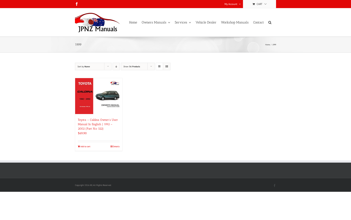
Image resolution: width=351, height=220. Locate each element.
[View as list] (166, 66)
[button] (269, 22)
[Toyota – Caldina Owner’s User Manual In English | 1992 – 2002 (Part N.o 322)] (98, 96)
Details (116, 146)
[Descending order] (116, 66)
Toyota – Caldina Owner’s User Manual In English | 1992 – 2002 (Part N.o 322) (98, 124)
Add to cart (85, 146)
